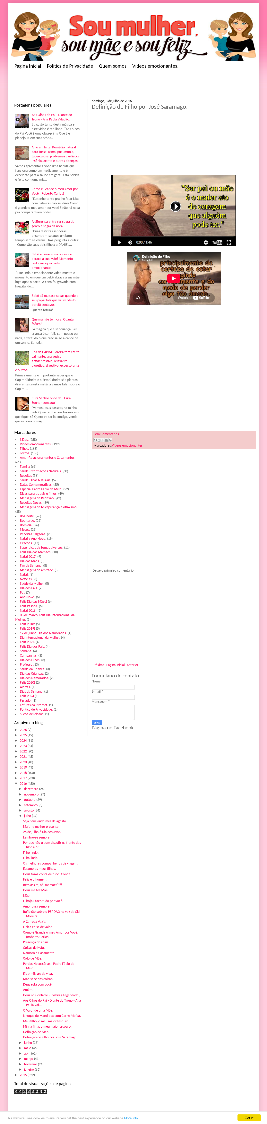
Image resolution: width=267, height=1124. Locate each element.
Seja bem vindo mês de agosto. (45, 821)
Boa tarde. (27, 521)
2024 (24, 741)
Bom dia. (26, 525)
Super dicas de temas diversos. (41, 548)
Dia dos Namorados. (34, 678)
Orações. (26, 543)
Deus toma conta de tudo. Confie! (47, 874)
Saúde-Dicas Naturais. (35, 480)
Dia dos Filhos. (30, 660)
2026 (24, 730)
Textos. (25, 453)
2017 (24, 778)
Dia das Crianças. (32, 674)
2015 (24, 1075)
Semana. (26, 651)
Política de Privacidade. (36, 710)
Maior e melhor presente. (41, 827)
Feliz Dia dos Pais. (32, 647)
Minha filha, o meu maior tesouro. (47, 1027)
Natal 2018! (28, 611)
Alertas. (25, 687)
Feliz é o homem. (35, 880)
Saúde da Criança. (32, 669)
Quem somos (112, 66)
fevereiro (31, 1064)
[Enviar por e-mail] (95, 440)
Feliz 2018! (27, 624)
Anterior (132, 665)
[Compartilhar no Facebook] (106, 440)
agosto (29, 810)
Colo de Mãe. (32, 959)
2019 (24, 767)
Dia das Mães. (30, 561)
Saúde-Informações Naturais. (41, 471)
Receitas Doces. (31, 503)
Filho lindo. (31, 853)
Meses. (25, 530)
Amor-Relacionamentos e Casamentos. (47, 458)
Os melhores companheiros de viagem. (50, 863)
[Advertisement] (90, 85)
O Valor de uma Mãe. (38, 1011)
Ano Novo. (27, 597)
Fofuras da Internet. (34, 705)
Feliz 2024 (27, 696)
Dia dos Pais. (29, 588)
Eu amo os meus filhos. (39, 869)
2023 (24, 746)
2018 (24, 773)
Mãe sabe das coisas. (38, 979)
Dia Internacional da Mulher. (40, 638)
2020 (24, 762)
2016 (24, 784)
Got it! (249, 1117)
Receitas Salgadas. (33, 534)
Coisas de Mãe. (34, 948)
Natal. (24, 575)
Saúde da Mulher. (32, 584)
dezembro (31, 789)
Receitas (26, 476)
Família (25, 467)
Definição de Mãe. (36, 1032)
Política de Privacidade (70, 66)
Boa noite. (27, 516)
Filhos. (24, 449)
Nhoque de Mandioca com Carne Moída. (52, 1016)
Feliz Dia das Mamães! (36, 552)
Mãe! (27, 896)
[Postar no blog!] (99, 440)
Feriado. (26, 701)
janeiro (29, 1070)
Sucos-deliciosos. (32, 714)
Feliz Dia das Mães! (33, 602)
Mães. (24, 440)
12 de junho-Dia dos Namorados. (43, 633)
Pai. (22, 593)
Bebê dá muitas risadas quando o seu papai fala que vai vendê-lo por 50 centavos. (55, 300)
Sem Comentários (106, 434)
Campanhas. (29, 656)
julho (28, 816)
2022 (24, 751)
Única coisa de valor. (37, 927)
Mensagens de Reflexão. (37, 498)
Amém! (28, 990)
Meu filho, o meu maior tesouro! (46, 1021)
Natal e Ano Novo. (33, 539)
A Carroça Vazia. (34, 922)
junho (28, 1043)
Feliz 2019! (27, 629)
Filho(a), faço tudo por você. (43, 901)
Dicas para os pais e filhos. (38, 494)
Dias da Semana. (31, 692)
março (29, 1059)
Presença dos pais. (36, 942)
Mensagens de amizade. (37, 570)
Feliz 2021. (27, 642)
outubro (30, 800)
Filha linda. (30, 858)
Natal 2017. (28, 557)
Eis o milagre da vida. (38, 974)
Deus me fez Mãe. (36, 890)
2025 (24, 735)
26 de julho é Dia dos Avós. (42, 832)
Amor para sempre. (36, 907)
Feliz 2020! (27, 683)
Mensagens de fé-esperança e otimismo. (49, 507)
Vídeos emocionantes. (155, 66)
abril (27, 1054)
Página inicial (115, 665)
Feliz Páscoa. (29, 606)
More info (131, 1117)
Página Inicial (27, 66)
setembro (31, 805)
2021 (24, 757)
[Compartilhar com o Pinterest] (110, 440)
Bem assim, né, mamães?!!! (42, 885)
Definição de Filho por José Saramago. (50, 1037)
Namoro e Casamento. (39, 953)
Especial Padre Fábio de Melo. (41, 489)
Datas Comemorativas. (36, 485)
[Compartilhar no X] (103, 440)
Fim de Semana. (31, 566)
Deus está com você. (38, 985)
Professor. (27, 665)
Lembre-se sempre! (37, 837)
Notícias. (26, 579)
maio (28, 1048)
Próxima (98, 665)
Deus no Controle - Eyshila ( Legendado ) (51, 995)
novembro (31, 794)
